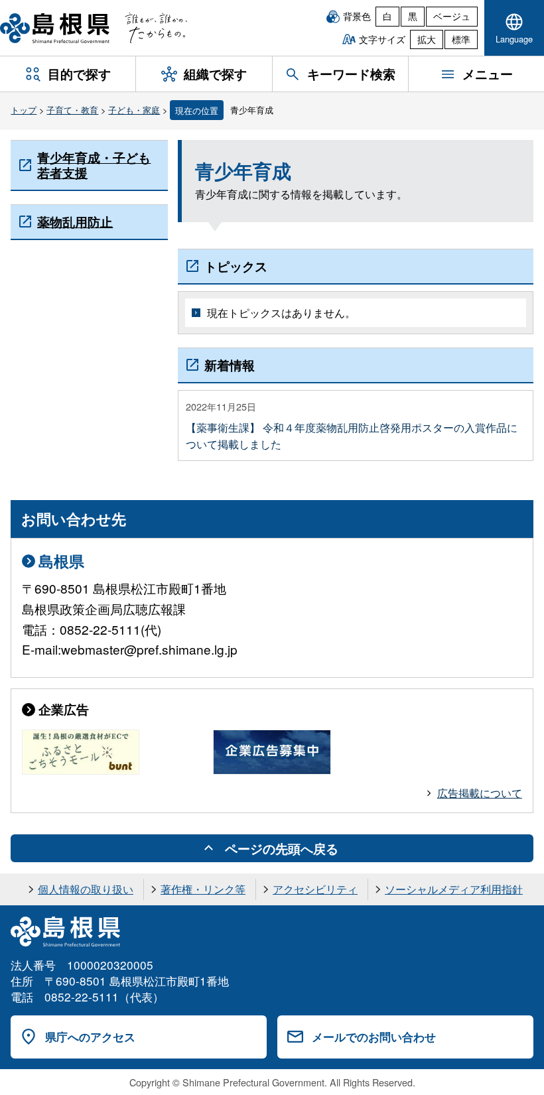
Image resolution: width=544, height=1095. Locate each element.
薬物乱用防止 (75, 221)
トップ (23, 109)
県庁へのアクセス (90, 1037)
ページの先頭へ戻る (281, 848)
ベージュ (451, 16)
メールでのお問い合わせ (374, 1037)
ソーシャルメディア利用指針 (454, 889)
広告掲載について (479, 793)
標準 (461, 39)
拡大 (426, 39)
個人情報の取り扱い (85, 889)
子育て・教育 (72, 109)
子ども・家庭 (134, 109)
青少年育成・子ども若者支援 (94, 164)
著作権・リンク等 (203, 889)
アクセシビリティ (315, 889)
